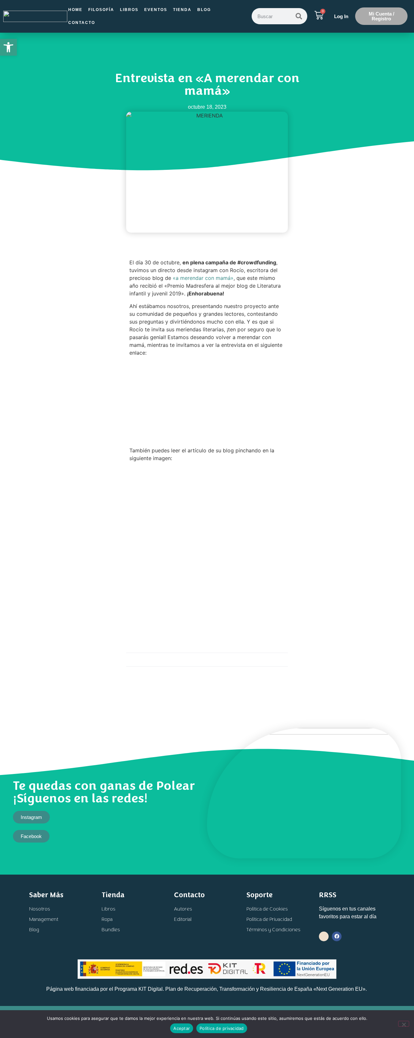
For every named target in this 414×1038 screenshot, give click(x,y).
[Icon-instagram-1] (324, 936)
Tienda (182, 9)
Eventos (155, 9)
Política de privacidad (222, 1028)
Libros (129, 9)
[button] (8, 47)
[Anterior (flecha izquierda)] (11, 519)
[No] (403, 1024)
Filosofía (101, 9)
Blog (204, 9)
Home (75, 9)
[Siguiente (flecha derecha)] (402, 519)
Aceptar (181, 1028)
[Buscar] (299, 16)
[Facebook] (337, 936)
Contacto (81, 22)
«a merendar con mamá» (203, 278)
